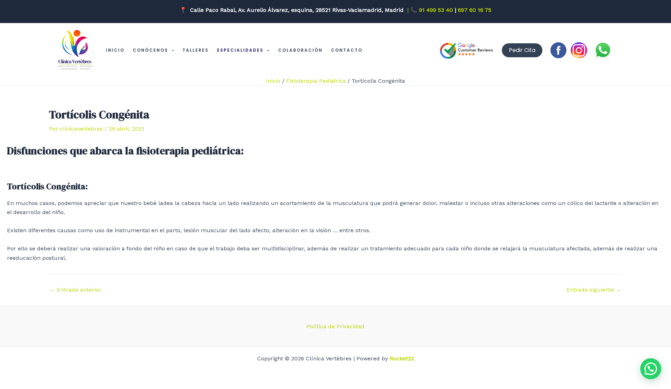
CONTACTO (346, 50)
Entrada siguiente (594, 290)
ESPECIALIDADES (240, 50)
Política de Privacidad (335, 326)
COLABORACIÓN (300, 50)
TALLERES (195, 50)
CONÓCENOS (150, 50)
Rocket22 (402, 358)
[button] (171, 50)
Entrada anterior (75, 290)
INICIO (115, 50)
